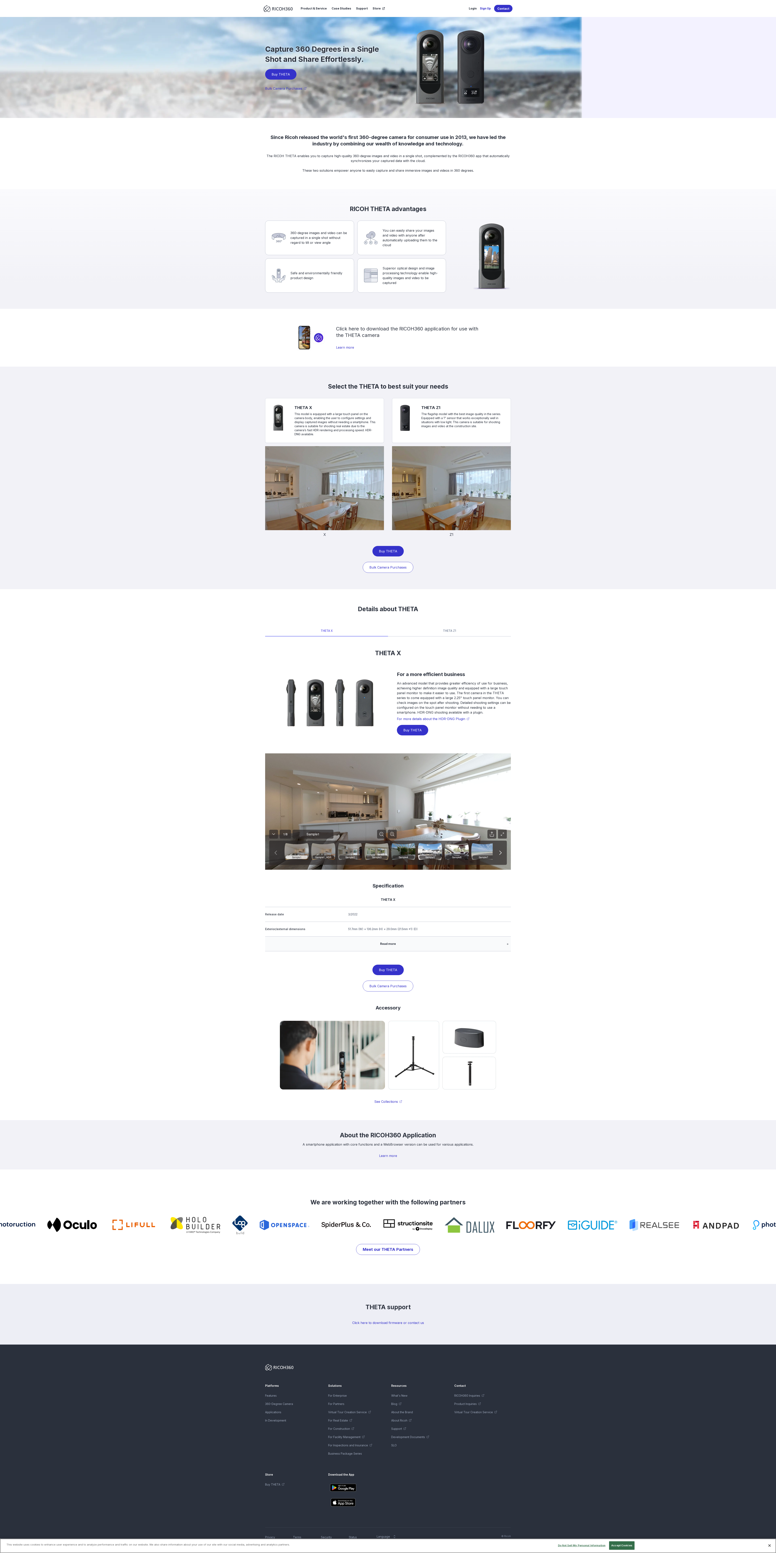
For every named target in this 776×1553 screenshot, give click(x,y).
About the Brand (402, 1412)
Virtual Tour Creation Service (347, 1412)
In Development (275, 1420)
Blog (394, 1404)
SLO (394, 1445)
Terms (297, 1537)
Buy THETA (281, 74)
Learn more (345, 347)
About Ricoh (399, 1420)
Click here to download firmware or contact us (388, 1323)
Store (377, 8)
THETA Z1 (449, 630)
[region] (388, 1546)
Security (326, 1537)
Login (473, 8)
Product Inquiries (465, 1404)
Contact (503, 8)
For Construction (339, 1428)
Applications (273, 1412)
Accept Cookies (621, 1545)
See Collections (386, 1102)
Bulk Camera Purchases (283, 88)
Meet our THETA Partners (388, 1249)
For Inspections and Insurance (348, 1445)
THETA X (327, 630)
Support (362, 8)
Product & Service (314, 8)
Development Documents (408, 1437)
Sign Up (485, 8)
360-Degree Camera (279, 1404)
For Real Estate (338, 1420)
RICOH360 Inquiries (467, 1395)
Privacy (270, 1537)
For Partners (336, 1404)
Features (271, 1395)
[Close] (769, 1545)
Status (353, 1537)
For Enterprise (337, 1395)
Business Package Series (345, 1453)
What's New (399, 1395)
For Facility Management (344, 1437)
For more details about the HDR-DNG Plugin (431, 719)
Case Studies (341, 8)
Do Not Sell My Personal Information (582, 1545)
